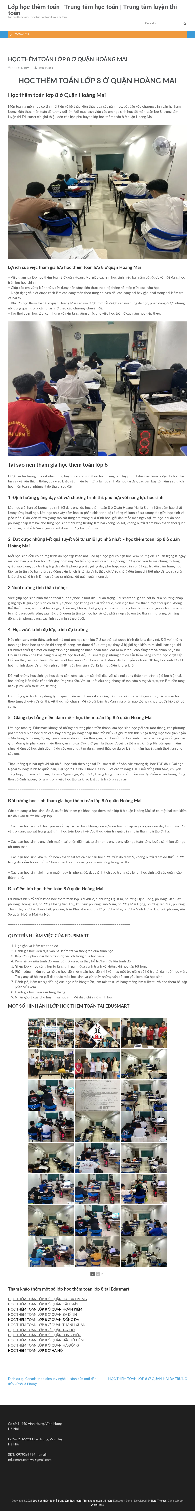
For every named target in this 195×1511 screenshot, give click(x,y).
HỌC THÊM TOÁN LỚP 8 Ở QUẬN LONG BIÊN (44, 1335)
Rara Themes (158, 1500)
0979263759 (21, 34)
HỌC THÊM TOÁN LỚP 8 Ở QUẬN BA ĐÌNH (42, 1314)
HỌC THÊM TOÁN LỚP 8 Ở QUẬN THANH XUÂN (47, 1325)
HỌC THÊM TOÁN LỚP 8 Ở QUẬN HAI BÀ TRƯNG (47, 1299)
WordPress (97, 1505)
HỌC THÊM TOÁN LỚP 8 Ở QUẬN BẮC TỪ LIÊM (46, 1340)
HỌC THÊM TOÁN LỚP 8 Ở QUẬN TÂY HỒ (41, 1330)
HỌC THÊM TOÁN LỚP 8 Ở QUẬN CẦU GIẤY (43, 1304)
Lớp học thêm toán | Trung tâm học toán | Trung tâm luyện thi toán (92, 10)
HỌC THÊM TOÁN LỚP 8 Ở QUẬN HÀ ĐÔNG (43, 1345)
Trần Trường (46, 68)
